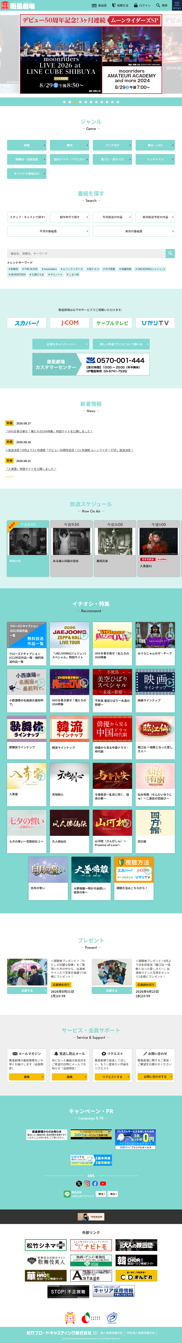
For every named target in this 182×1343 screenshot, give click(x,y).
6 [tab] (91, 102)
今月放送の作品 (112, 217)
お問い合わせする (155, 1076)
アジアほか (112, 145)
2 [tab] (69, 102)
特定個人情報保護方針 (141, 1333)
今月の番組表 (48, 231)
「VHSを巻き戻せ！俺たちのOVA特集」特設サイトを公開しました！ (49, 431)
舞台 (112, 1194)
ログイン (144, 5)
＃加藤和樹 (125, 269)
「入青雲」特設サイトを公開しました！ (31, 469)
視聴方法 (122, 5)
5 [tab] (85, 102)
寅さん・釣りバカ (112, 159)
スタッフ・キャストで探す (27, 217)
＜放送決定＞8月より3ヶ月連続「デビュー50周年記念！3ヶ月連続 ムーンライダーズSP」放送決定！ (69, 450)
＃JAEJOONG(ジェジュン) (150, 269)
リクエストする (112, 1077)
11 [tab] (117, 102)
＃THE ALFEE (30, 269)
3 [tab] (75, 102)
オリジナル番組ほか (27, 173)
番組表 (102, 5)
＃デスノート (55, 274)
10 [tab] (112, 102)
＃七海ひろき (36, 274)
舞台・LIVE (155, 145)
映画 (27, 145)
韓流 (70, 145)
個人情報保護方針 (111, 1333)
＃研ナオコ (93, 269)
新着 (9, 423)
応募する (27, 990)
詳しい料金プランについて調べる (121, 344)
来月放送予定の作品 (155, 217)
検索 (164, 5)
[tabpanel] (91, 54)
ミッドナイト (155, 159)
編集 (27, 1077)
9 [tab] (107, 102)
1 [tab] (64, 102)
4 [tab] (80, 102)
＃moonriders (49, 269)
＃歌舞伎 (13, 269)
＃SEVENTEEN (16, 274)
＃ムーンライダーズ (71, 269)
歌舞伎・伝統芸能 (26, 159)
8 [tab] (101, 102)
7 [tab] (96, 102)
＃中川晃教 (109, 269)
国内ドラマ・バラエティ (69, 159)
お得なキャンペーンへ (61, 344)
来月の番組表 (133, 231)
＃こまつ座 (72, 274)
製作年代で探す (70, 217)
